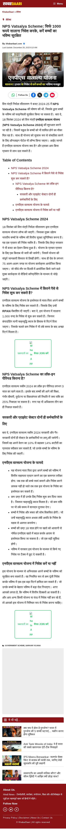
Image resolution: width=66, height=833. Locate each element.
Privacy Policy (10, 818)
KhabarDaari (8, 12)
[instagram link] (5, 809)
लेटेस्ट (18, 12)
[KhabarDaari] (12, 3)
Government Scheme (15, 645)
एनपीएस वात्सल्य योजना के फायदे (32, 204)
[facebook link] (17, 809)
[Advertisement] (33, 681)
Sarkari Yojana (33, 645)
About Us (35, 818)
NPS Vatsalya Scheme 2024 (30, 168)
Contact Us (47, 818)
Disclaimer (24, 818)
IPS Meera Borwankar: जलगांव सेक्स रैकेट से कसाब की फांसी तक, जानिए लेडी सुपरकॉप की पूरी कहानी (42, 760)
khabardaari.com (14, 44)
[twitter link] (11, 809)
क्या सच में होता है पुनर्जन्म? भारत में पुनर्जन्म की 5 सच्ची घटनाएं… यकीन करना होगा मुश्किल (43, 731)
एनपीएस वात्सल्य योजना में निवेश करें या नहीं (38, 210)
